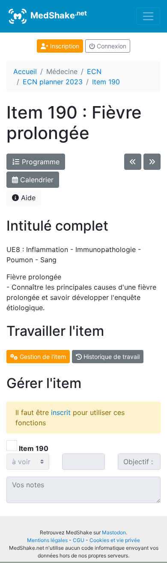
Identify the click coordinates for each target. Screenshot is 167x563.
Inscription (63, 46)
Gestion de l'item (42, 356)
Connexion (110, 46)
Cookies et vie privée (114, 540)
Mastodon (114, 532)
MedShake (57, 15)
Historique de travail (111, 356)
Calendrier (36, 179)
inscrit (61, 412)
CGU (78, 540)
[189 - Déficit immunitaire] (132, 162)
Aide (27, 197)
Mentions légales (47, 540)
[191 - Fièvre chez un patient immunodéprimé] (152, 162)
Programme (40, 161)
